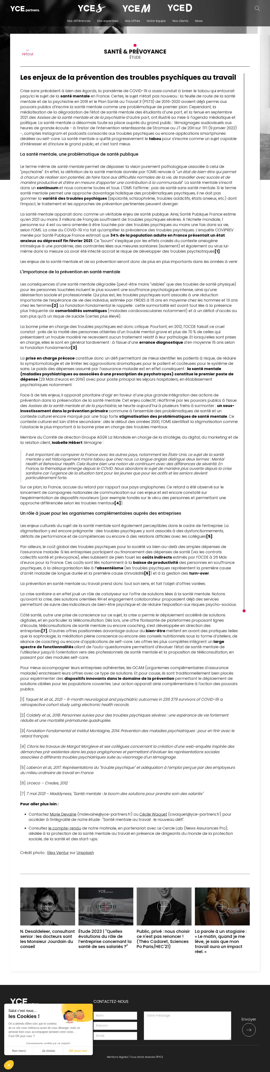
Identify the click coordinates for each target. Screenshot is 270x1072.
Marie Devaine (63, 814)
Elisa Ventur (58, 852)
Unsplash (85, 852)
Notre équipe (156, 21)
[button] (9, 1065)
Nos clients (180, 21)
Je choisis (48, 1050)
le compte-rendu (64, 828)
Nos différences (78, 21)
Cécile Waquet (153, 814)
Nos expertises (107, 21)
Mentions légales (117, 1057)
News (199, 21)
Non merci (19, 1050)
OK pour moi (78, 1050)
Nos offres (132, 21)
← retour (28, 51)
